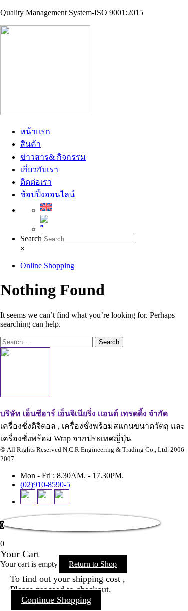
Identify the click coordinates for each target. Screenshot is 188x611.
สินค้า (30, 144)
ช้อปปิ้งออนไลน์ (47, 194)
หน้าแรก (35, 131)
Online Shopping (47, 265)
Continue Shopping (56, 600)
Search (31, 238)
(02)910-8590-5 (45, 484)
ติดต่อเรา (36, 182)
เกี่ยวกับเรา (39, 169)
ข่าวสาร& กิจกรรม (53, 156)
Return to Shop (93, 564)
